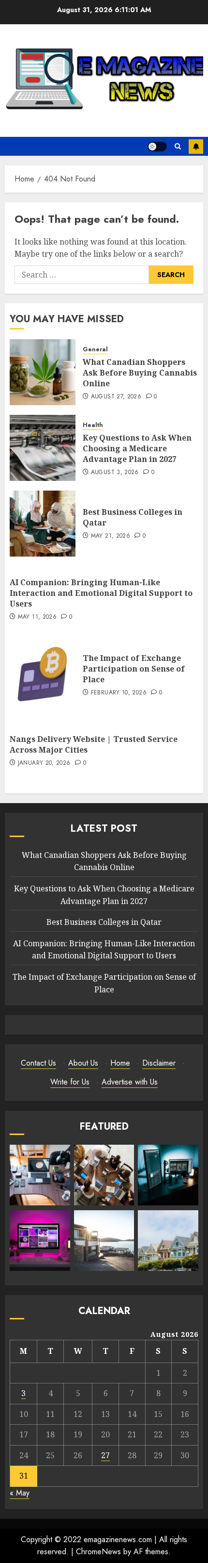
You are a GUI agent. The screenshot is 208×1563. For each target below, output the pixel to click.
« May (20, 1492)
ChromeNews (98, 1551)
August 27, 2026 (116, 397)
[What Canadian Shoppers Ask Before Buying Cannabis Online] (42, 372)
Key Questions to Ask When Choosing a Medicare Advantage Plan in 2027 (137, 448)
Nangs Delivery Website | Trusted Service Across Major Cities (94, 744)
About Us (83, 1063)
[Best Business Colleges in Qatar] (42, 524)
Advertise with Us (130, 1081)
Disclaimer (159, 1063)
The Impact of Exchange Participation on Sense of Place (134, 669)
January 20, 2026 (44, 763)
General (95, 350)
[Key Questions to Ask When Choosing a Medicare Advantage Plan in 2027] (42, 448)
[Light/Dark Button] (157, 146)
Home (120, 1063)
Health (93, 425)
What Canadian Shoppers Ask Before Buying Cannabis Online (140, 373)
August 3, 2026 (115, 473)
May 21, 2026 (110, 536)
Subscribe (196, 146)
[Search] (178, 146)
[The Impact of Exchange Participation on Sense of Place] (42, 675)
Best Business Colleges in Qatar (132, 517)
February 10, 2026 (119, 693)
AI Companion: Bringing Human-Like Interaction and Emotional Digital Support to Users (101, 593)
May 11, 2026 (37, 617)
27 (105, 1455)
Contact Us (38, 1063)
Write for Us (69, 1081)
